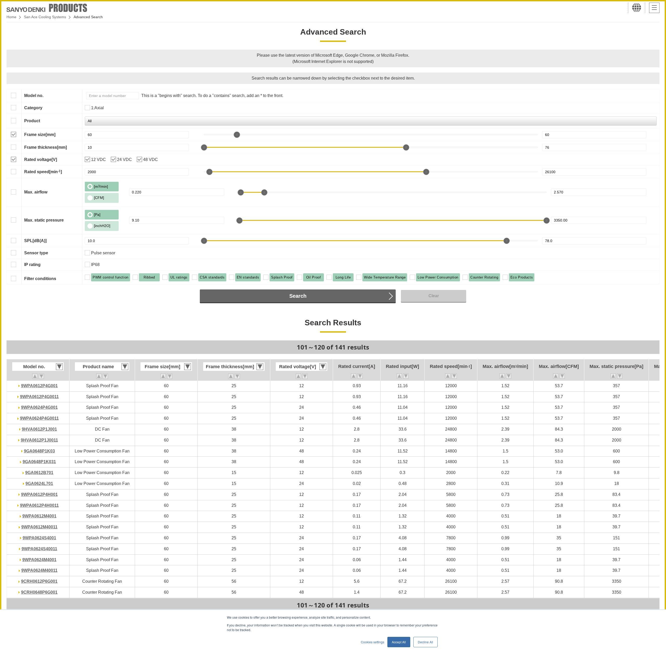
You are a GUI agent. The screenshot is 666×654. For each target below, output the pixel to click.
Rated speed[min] (43, 171)
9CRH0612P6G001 (39, 581)
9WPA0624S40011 (39, 549)
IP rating (32, 264)
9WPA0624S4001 (39, 538)
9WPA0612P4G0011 (39, 396)
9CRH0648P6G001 (39, 592)
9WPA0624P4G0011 (39, 418)
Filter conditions (40, 278)
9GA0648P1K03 (39, 451)
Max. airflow (35, 192)
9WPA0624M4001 (39, 560)
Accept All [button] (399, 642)
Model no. (33, 95)
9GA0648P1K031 (39, 461)
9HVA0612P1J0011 (39, 440)
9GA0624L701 (39, 483)
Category (33, 108)
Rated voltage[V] (40, 159)
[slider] (237, 135)
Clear (433, 296)
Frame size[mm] (39, 134)
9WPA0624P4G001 (39, 407)
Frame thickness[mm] (45, 147)
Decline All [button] (425, 642)
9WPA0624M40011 (39, 570)
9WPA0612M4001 (39, 516)
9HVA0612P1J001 (39, 429)
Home (11, 17)
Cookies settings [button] (372, 642)
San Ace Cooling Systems (45, 17)
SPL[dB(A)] (35, 240)
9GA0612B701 (39, 472)
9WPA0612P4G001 (39, 386)
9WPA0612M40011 (39, 527)
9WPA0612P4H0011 (39, 505)
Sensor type (36, 253)
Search (297, 296)
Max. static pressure (44, 220)
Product (32, 121)
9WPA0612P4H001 (39, 494)
